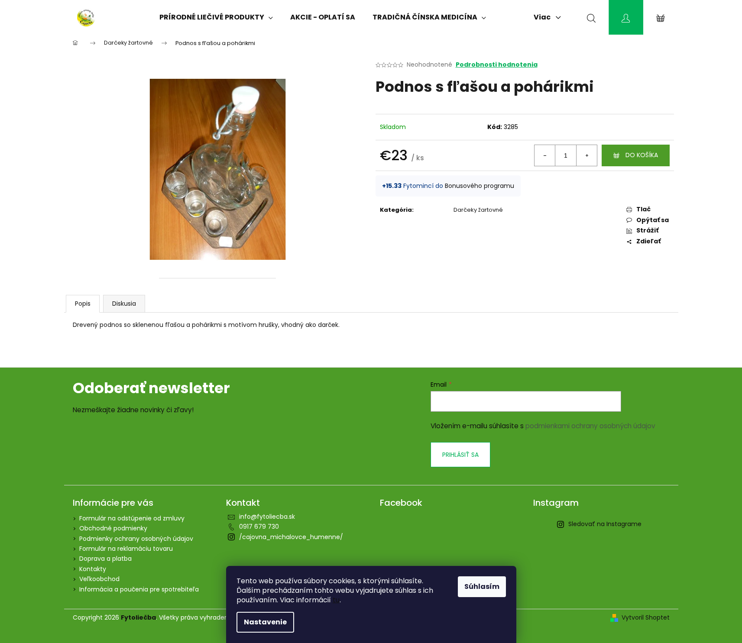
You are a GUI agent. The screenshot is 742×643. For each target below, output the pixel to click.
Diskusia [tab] (124, 303)
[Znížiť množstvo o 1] (545, 155)
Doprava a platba (105, 558)
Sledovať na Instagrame (605, 524)
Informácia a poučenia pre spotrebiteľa (139, 589)
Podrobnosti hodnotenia (497, 65)
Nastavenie (265, 622)
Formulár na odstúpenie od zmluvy (132, 518)
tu (336, 600)
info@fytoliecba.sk (267, 516)
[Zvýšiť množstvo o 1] (586, 155)
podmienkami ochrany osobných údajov (590, 425)
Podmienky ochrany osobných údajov (136, 538)
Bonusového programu (479, 185)
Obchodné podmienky (113, 528)
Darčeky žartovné (478, 210)
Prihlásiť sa (460, 454)
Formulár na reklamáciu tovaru (126, 548)
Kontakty (92, 569)
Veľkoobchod (99, 579)
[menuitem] (216, 17)
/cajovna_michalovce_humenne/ (291, 537)
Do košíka (641, 155)
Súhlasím (481, 586)
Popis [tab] (83, 303)
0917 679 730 (259, 526)
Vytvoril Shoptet (646, 618)
